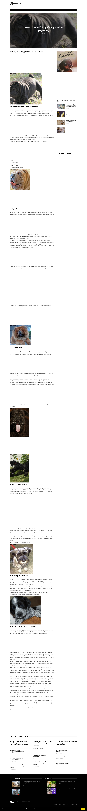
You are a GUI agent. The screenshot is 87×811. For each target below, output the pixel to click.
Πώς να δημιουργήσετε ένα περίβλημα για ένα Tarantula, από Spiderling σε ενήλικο (17, 766)
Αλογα (68, 804)
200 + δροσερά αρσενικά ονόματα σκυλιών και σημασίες (65, 64)
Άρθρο (70, 802)
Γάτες (60, 163)
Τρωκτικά (16, 713)
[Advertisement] (32, 63)
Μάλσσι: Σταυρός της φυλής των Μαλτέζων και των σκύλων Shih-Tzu (71, 129)
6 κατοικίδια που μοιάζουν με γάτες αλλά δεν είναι (71, 121)
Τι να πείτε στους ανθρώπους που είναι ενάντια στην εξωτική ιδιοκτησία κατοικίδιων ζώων (71, 105)
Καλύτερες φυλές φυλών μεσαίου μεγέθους (34, 803)
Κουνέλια (20, 713)
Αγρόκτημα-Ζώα (62, 167)
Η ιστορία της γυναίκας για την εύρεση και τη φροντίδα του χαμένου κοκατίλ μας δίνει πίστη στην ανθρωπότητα (71, 113)
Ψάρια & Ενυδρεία (58, 804)
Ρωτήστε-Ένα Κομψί (64, 802)
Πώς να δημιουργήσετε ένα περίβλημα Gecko (67, 781)
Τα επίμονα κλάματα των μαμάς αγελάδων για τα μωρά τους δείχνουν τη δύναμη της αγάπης (19, 743)
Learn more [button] (38, 808)
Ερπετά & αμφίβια (62, 165)
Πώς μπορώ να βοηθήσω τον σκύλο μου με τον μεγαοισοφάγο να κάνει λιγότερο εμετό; (66, 743)
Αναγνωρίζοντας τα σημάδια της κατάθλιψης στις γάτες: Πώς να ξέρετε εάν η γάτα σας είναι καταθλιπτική (31, 782)
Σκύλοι (23, 713)
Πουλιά (64, 804)
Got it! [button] (83, 808)
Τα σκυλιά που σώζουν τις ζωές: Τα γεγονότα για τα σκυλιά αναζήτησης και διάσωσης (40, 763)
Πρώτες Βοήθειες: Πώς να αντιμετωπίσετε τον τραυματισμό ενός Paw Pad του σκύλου (17, 751)
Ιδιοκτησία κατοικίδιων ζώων (64, 161)
